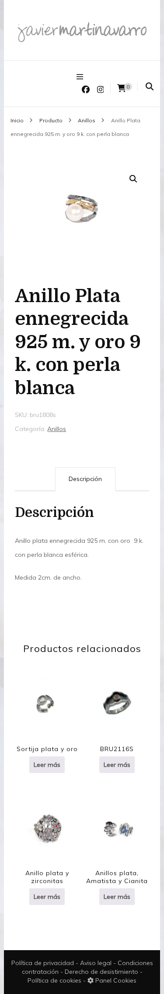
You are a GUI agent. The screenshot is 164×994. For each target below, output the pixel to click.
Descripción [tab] (85, 479)
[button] (133, 179)
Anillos (56, 429)
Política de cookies (55, 980)
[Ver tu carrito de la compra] (121, 88)
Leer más (47, 765)
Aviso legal (96, 963)
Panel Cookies (115, 980)
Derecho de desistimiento (102, 972)
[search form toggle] (150, 86)
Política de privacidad (42, 963)
